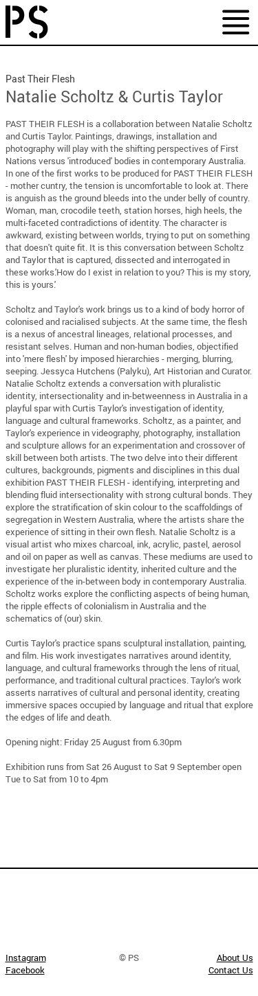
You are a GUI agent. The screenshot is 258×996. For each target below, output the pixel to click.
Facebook (25, 970)
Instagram (26, 957)
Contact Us (230, 970)
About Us (235, 957)
